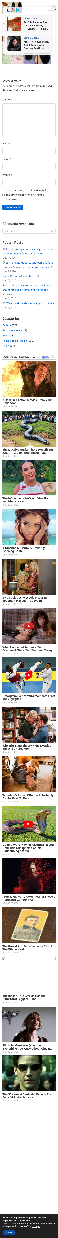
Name (7, 143)
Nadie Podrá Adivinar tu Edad (20, 276)
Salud (5, 346)
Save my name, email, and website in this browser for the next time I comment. (28, 195)
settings (36, 1226)
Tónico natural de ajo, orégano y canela (29, 303)
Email (6, 159)
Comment (9, 99)
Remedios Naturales (14, 340)
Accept (9, 1232)
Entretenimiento (12, 330)
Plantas (6, 335)
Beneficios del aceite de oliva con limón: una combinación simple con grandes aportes (27, 290)
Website (7, 174)
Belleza (6, 325)
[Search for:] (29, 231)
